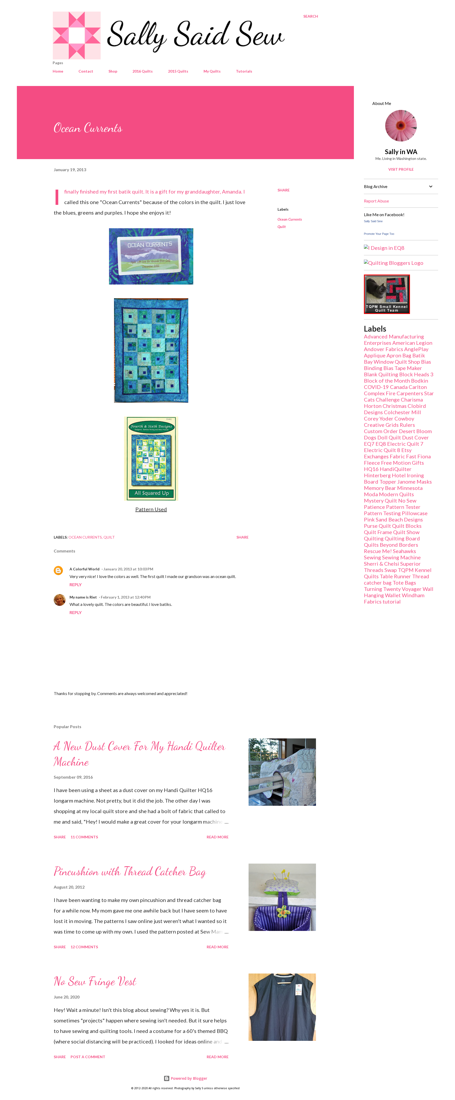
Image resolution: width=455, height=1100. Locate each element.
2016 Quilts (142, 71)
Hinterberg (377, 475)
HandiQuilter (396, 469)
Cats (369, 399)
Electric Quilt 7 (405, 443)
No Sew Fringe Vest (95, 981)
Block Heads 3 (416, 374)
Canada (399, 387)
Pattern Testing (382, 513)
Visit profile (401, 169)
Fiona (424, 456)
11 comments (84, 837)
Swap (390, 570)
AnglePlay (416, 349)
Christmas (395, 406)
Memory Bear (380, 488)
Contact (85, 71)
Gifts (418, 462)
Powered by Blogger (188, 1078)
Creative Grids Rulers (389, 425)
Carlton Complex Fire (395, 390)
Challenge (388, 399)
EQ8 (380, 443)
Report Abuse (376, 200)
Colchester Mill (402, 412)
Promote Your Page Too (379, 233)
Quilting (374, 538)
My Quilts (212, 71)
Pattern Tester (403, 507)
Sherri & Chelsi (381, 563)
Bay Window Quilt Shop (392, 361)
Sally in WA (401, 151)
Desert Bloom (415, 431)
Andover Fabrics (383, 349)
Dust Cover (415, 437)
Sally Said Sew (373, 221)
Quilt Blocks (407, 526)
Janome (406, 481)
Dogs (370, 437)
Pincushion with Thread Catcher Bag (130, 871)
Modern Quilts (396, 494)
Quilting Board (402, 538)
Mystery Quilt (380, 500)
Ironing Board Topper (394, 478)
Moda (371, 494)
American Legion (412, 342)
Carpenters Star (415, 393)
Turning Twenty (382, 589)
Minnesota (410, 488)
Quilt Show (406, 532)
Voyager (412, 589)
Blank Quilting (381, 374)
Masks (424, 481)
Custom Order (381, 431)
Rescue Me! (378, 551)
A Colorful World (85, 569)
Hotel (399, 475)
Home (58, 71)
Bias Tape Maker (402, 368)
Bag (406, 355)
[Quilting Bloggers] (393, 263)
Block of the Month (387, 380)
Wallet (393, 595)
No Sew (407, 500)
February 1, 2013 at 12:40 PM (126, 597)
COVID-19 (376, 387)
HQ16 (371, 469)
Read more (218, 837)
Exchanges (376, 456)
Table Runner (395, 576)
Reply (76, 584)
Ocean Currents (290, 219)
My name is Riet (83, 597)
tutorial (392, 601)
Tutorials (244, 71)
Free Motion (396, 462)
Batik (418, 355)
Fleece (372, 462)
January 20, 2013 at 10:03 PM (128, 569)
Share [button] (284, 190)
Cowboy (404, 418)
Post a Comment (88, 1057)
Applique (374, 355)
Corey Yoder (378, 418)
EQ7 (369, 443)
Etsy (406, 450)
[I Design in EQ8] (384, 248)
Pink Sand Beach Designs (393, 519)
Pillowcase (415, 513)
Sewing (372, 557)
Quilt (282, 226)
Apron (394, 355)
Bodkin (419, 380)
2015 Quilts (178, 71)
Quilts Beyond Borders (391, 544)
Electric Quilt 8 (382, 450)
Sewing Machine (401, 557)
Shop (112, 71)
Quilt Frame (378, 532)
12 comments (84, 947)
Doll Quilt (389, 437)
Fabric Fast (403, 456)
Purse (371, 526)
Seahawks (404, 551)
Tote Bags (404, 582)
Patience (374, 507)
